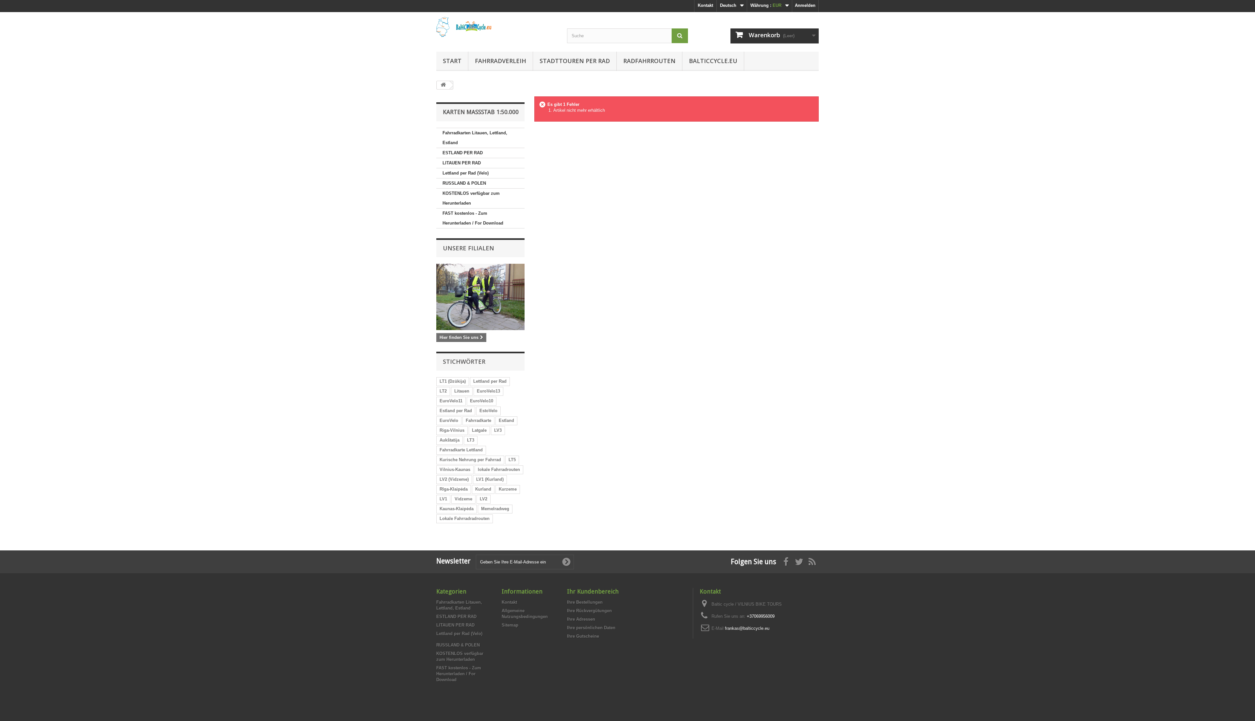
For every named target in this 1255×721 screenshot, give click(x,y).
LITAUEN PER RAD (462, 162)
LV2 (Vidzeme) (454, 479)
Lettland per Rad (490, 381)
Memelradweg (495, 508)
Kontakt (705, 5)
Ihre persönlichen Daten (591, 627)
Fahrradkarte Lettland (461, 449)
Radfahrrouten (649, 61)
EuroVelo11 (451, 400)
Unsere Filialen (468, 248)
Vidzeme (463, 498)
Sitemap (510, 625)
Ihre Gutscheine (583, 636)
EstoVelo (488, 410)
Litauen (461, 391)
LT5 (512, 459)
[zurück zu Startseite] (443, 85)
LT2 (443, 391)
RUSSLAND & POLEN (464, 183)
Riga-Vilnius (452, 430)
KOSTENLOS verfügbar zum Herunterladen (471, 198)
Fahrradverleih (500, 61)
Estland (506, 420)
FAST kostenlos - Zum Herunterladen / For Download (473, 218)
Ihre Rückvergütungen (589, 610)
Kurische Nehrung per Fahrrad (470, 459)
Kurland (483, 489)
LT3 (470, 440)
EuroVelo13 (488, 391)
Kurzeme (508, 489)
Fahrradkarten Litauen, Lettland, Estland (475, 137)
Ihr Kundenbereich (593, 591)
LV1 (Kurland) (490, 479)
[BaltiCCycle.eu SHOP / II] (496, 27)
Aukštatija (450, 440)
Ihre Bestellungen (585, 602)
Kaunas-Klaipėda (457, 508)
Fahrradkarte (478, 420)
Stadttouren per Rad (575, 61)
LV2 (483, 498)
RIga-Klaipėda (454, 489)
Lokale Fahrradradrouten (465, 518)
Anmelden (805, 5)
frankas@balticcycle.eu (747, 628)
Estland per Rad (456, 410)
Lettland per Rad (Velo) (466, 173)
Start (452, 61)
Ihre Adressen (581, 619)
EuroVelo (449, 420)
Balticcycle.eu (713, 61)
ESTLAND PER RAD (463, 152)
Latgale (479, 430)
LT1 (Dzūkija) (453, 381)
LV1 (443, 498)
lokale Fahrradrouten (499, 469)
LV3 (498, 430)
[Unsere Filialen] (480, 297)
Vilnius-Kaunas (455, 469)
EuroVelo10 (481, 400)
